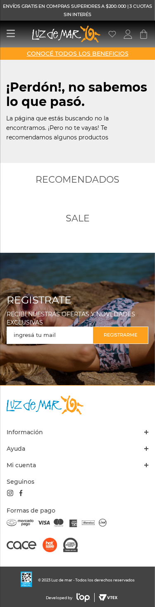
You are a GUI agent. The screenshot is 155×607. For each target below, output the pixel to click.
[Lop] (83, 597)
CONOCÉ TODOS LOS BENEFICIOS (78, 53)
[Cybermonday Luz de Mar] (73, 546)
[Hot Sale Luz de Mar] (53, 546)
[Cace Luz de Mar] (25, 549)
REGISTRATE (39, 300)
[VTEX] (107, 597)
